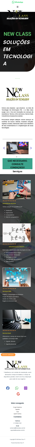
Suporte (17, 409)
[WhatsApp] (17, 388)
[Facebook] (8, 388)
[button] (17, 6)
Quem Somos (17, 414)
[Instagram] (26, 388)
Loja (17, 411)
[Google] (18, 394)
